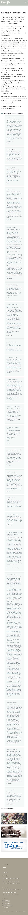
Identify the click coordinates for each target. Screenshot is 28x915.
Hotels (4, 870)
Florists (4, 867)
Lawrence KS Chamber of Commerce (10, 895)
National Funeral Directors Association (11, 878)
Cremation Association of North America (11, 883)
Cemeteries (5, 872)
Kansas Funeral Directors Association (11, 881)
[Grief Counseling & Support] (14, 832)
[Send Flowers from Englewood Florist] (14, 818)
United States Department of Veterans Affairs (12, 889)
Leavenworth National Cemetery (9, 892)
